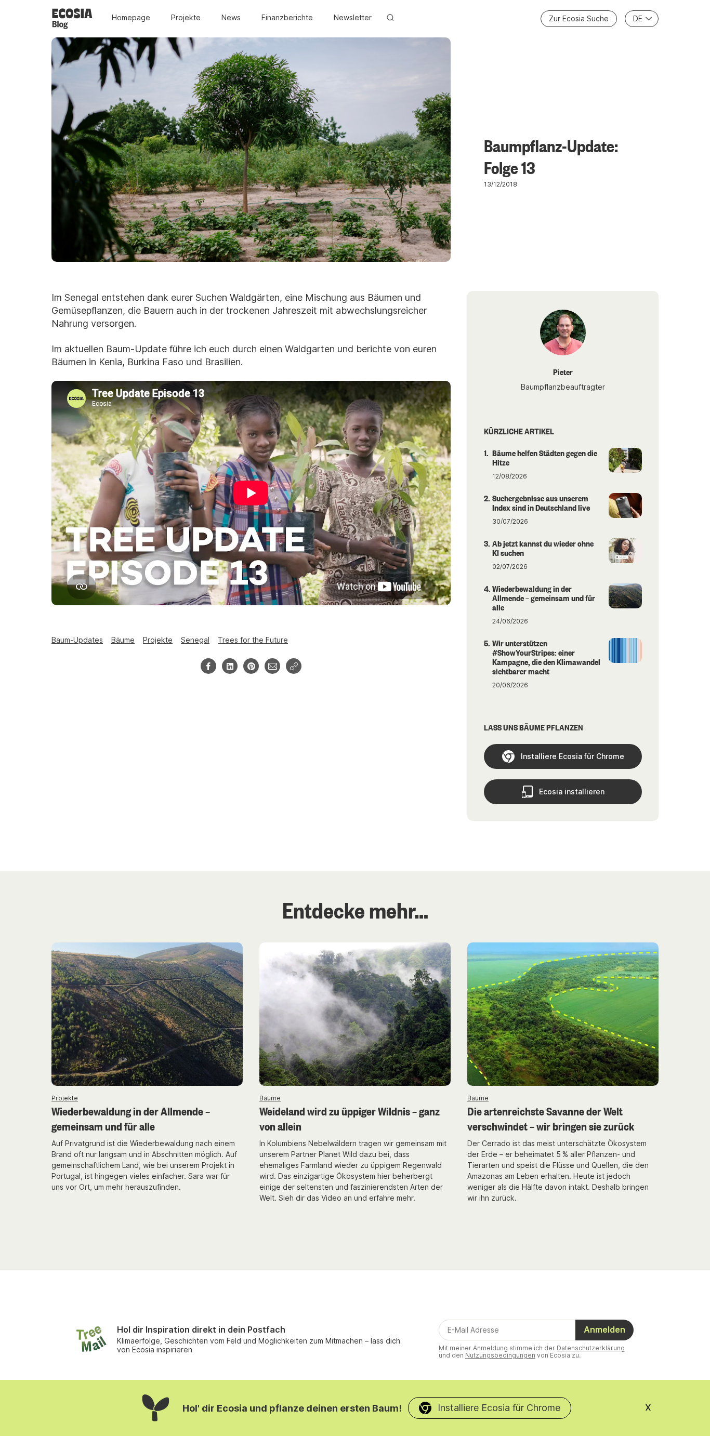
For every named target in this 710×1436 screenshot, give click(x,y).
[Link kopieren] (293, 666)
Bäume (123, 639)
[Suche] (390, 17)
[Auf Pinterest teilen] (251, 666)
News (231, 17)
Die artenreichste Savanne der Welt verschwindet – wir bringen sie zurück (550, 1118)
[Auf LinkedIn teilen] (230, 666)
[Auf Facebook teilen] (208, 666)
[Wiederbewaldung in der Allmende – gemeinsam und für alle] (147, 1014)
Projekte (186, 17)
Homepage (131, 17)
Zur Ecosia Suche (579, 18)
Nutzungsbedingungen (500, 1355)
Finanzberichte (287, 17)
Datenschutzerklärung (591, 1348)
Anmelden (604, 1329)
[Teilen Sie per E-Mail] (272, 666)
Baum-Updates (77, 639)
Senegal (195, 639)
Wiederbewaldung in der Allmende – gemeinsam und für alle (130, 1118)
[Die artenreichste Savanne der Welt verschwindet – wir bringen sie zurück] (563, 1014)
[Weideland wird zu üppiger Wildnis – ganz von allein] (355, 1014)
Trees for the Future (253, 639)
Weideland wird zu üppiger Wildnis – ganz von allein (349, 1118)
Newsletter (353, 17)
